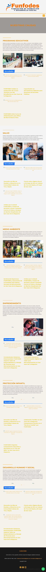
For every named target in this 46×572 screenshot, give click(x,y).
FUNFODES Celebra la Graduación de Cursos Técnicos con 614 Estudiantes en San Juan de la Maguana (13, 92)
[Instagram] (23, 567)
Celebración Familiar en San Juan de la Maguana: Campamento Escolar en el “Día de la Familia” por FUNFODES (33, 423)
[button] (43, 569)
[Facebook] (20, 567)
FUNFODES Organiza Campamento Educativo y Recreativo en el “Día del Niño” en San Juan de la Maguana (12, 448)
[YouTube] (25, 567)
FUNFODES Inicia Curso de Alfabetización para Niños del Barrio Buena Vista (12, 115)
